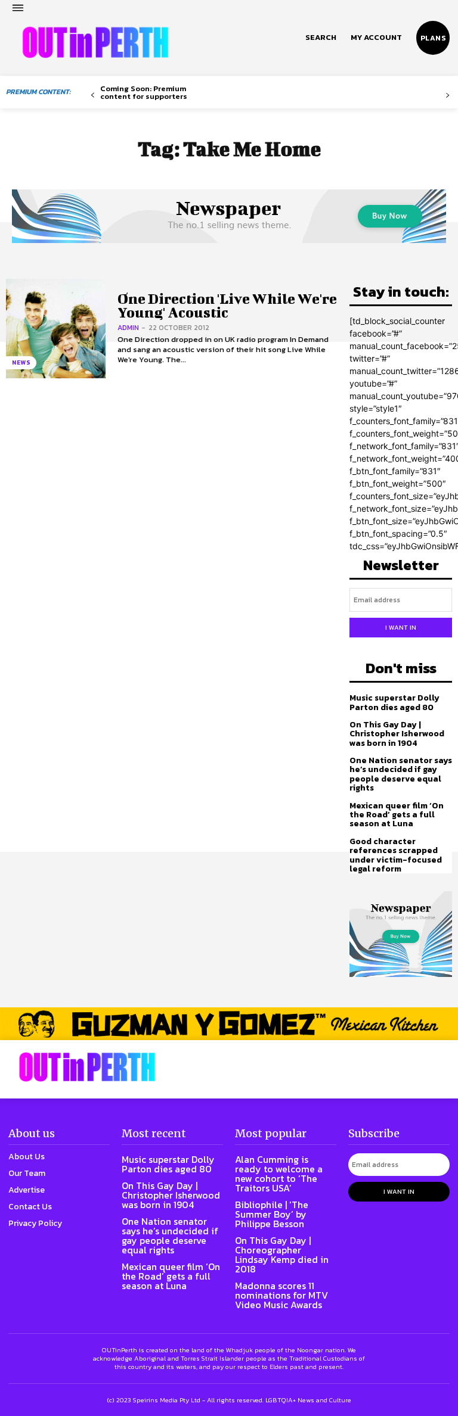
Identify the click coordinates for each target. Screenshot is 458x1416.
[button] (320, 37)
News (21, 362)
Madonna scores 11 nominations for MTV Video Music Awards (281, 1295)
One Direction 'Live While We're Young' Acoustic (227, 305)
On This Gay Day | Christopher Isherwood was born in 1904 (396, 733)
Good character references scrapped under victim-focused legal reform (395, 855)
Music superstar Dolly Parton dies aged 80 (394, 702)
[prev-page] (92, 95)
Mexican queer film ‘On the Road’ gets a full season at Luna (396, 814)
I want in (400, 627)
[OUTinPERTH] (95, 42)
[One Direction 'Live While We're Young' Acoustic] (56, 328)
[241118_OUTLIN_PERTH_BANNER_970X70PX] (229, 1023)
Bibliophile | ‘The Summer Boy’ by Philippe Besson (271, 1214)
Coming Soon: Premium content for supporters (143, 92)
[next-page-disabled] (447, 95)
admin (128, 327)
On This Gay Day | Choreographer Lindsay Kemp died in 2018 (282, 1254)
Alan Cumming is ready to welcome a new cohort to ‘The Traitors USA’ (279, 1173)
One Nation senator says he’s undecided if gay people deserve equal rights (400, 774)
